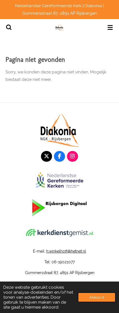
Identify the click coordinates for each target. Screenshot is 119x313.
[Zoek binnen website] (9, 27)
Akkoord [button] (96, 297)
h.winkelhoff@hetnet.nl (66, 251)
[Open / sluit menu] (110, 27)
